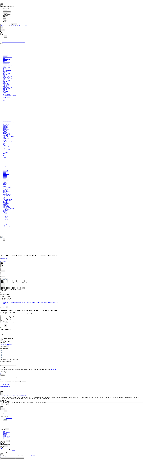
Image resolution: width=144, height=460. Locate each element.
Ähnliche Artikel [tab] (6, 384)
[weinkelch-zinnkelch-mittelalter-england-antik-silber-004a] (13, 269)
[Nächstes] (1, 237)
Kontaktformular (9, 418)
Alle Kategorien (5, 8)
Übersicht (2, 40)
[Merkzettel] (1, 32)
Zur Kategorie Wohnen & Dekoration (9, 122)
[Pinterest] (2, 448)
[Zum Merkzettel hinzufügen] (1, 264)
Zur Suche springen (13, 0)
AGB (4, 241)
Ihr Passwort (3, 372)
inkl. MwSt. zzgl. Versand (5, 294)
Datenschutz (5, 243)
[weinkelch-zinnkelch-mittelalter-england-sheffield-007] (12, 268)
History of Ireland (6, 424)
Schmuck (4, 10)
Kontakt (4, 245)
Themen (4, 19)
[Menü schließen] (5, 36)
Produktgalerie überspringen (5, 386)
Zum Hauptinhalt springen (5, 0)
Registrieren (8, 1)
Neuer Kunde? (53, 369)
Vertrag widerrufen (6, 247)
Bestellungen (16, 40)
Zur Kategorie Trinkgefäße (7, 103)
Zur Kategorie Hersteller (7, 187)
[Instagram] (3, 448)
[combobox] (5, 24)
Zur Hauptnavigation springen (22, 0)
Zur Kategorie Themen (7, 160)
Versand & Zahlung (6, 246)
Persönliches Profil (7, 40)
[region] (72, 276)
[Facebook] (1, 448)
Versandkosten (19, 452)
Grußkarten (5, 16)
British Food (5, 15)
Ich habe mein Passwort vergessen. (6, 373)
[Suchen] (12, 24)
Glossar (4, 21)
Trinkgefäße (5, 13)
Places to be (5, 426)
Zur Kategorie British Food (7, 141)
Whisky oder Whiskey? (7, 421)
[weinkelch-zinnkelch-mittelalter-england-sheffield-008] (12, 267)
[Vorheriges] (1, 43)
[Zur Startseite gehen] (16, 25)
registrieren (4, 39)
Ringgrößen (5, 425)
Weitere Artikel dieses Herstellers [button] (6, 344)
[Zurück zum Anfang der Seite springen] (1, 454)
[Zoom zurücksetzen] (4, 279)
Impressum (5, 244)
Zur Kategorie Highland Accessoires (9, 95)
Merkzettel (21, 40)
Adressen (12, 40)
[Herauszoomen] (1, 279)
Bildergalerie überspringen (5, 261)
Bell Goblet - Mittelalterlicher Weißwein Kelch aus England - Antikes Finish (14, 395)
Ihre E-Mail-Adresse (4, 371)
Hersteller (4, 20)
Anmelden (2, 1)
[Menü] (1, 4)
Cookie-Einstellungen (6, 242)
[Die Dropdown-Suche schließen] (15, 24)
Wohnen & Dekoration (6, 14)
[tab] (30, 302)
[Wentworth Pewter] (72, 258)
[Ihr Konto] (1, 34)
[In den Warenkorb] (1, 407)
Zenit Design (14, 450)
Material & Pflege (6, 423)
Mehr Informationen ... (35, 455)
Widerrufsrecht (5, 248)
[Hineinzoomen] (6, 279)
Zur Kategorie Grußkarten (7, 149)
